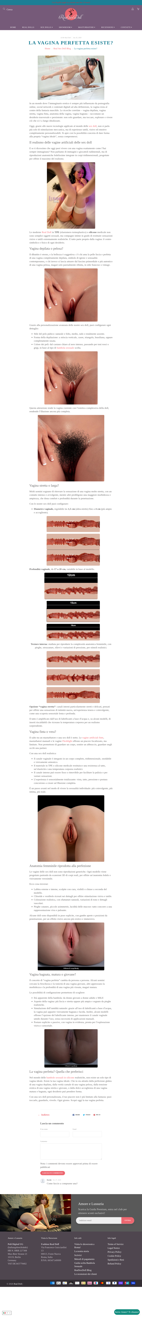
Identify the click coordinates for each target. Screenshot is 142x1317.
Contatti (126, 27)
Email (74, 1129)
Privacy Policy (114, 1252)
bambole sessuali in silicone (60, 1077)
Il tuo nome (44, 1129)
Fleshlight (67, 741)
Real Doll (46, 232)
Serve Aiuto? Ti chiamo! (127, 1312)
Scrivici (78, 1255)
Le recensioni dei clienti (85, 1274)
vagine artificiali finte (92, 737)
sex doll (93, 126)
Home (13, 27)
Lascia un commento (52, 1173)
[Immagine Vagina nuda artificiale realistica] (71, 78)
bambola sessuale (65, 347)
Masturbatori (86, 27)
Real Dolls (28, 27)
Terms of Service (115, 1244)
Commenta (43, 1141)
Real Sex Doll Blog (62, 48)
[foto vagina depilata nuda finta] (71, 196)
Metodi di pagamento (84, 1259)
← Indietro (43, 1114)
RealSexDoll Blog (83, 1270)
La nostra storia (81, 1251)
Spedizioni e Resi (116, 1260)
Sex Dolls (46, 27)
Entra (128, 1220)
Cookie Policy (114, 1256)
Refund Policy (114, 1263)
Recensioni (107, 27)
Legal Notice (114, 1248)
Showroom (65, 27)
